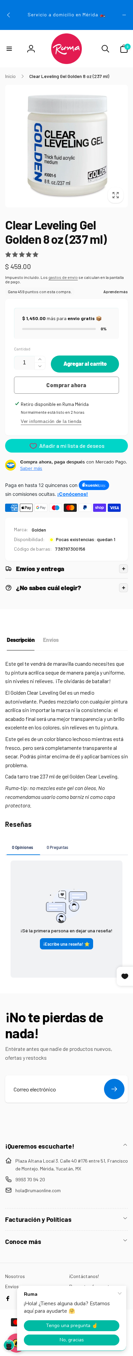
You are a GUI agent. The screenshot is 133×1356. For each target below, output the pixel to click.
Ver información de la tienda (51, 421)
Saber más (31, 468)
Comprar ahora (66, 385)
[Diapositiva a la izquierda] (9, 15)
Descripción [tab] (20, 639)
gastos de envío (63, 277)
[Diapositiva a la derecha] (124, 15)
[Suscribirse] (114, 1089)
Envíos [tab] (50, 639)
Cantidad (22, 349)
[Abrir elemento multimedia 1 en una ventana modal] (66, 146)
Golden (39, 530)
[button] (9, 48)
